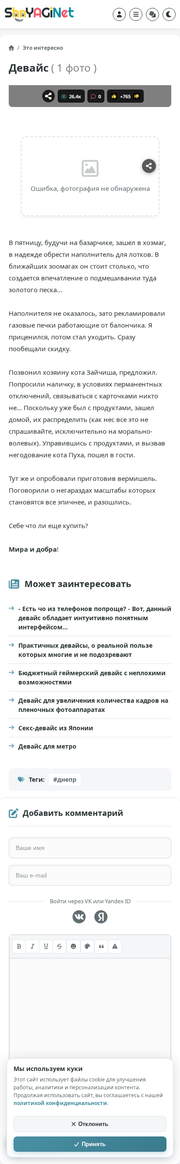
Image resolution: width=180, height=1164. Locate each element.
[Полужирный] (19, 946)
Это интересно (43, 48)
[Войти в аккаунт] (119, 14)
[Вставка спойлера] (115, 946)
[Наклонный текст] (32, 946)
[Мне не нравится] (136, 96)
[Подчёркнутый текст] (46, 946)
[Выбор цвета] (87, 946)
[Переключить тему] (169, 14)
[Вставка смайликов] (73, 946)
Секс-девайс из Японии (55, 728)
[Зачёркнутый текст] (59, 946)
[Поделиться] (48, 96)
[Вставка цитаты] (101, 946)
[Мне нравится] (114, 96)
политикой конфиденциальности (60, 1103)
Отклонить (93, 1124)
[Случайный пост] (152, 14)
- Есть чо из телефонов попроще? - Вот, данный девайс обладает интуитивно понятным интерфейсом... (94, 617)
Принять (94, 1144)
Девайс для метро (47, 746)
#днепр (64, 779)
